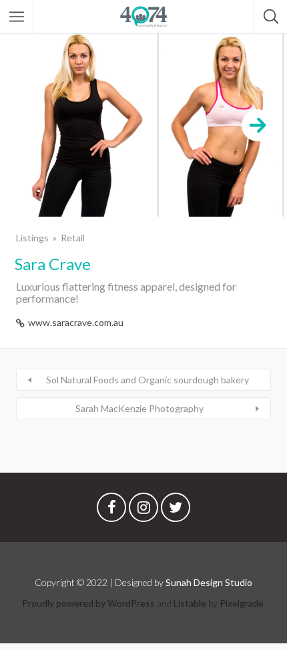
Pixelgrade (242, 603)
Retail (73, 237)
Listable (190, 603)
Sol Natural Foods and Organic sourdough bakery (147, 379)
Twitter (175, 510)
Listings (32, 237)
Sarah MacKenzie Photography (139, 408)
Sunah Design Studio (209, 582)
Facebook (111, 510)
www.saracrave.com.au (75, 322)
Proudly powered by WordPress (88, 603)
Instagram (143, 510)
